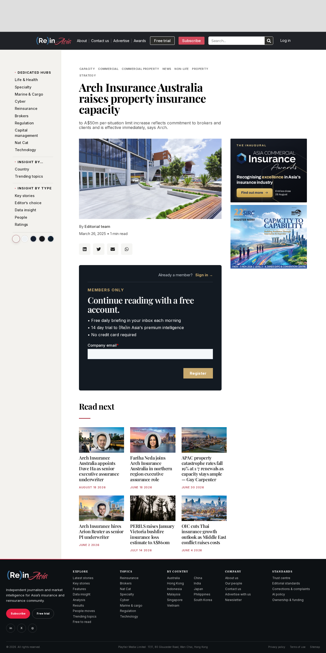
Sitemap (315, 646)
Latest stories (83, 578)
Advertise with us (238, 594)
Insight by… (30, 162)
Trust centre (281, 578)
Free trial (43, 613)
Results (78, 605)
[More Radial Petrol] (50, 239)
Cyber (124, 600)
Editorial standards (286, 583)
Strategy (87, 75)
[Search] (269, 41)
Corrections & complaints (291, 589)
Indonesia (174, 589)
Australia (173, 578)
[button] (84, 249)
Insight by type (35, 188)
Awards (140, 40)
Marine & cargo (131, 605)
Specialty (127, 594)
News (166, 69)
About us (231, 578)
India (197, 583)
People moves (84, 611)
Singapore (175, 600)
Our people (233, 583)
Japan (198, 589)
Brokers (126, 583)
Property (200, 69)
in (10, 628)
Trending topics (85, 616)
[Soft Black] (42, 239)
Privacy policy (276, 646)
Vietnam (173, 605)
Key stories (81, 583)
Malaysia (173, 594)
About (82, 40)
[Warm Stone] (15, 239)
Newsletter (233, 600)
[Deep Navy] (33, 239)
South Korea (203, 600)
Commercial (108, 69)
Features (79, 589)
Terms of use (297, 646)
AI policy (278, 594)
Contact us (100, 40)
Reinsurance (129, 578)
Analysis (79, 600)
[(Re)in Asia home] (27, 575)
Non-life (181, 69)
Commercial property (140, 69)
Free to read (82, 622)
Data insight (81, 594)
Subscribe (18, 613)
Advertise (121, 40)
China (198, 578)
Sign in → (204, 274)
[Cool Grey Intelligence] (24, 239)
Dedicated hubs (34, 72)
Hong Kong (175, 583)
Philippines (202, 594)
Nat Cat (125, 589)
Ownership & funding (288, 600)
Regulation (128, 611)
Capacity (87, 69)
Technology (129, 616)
